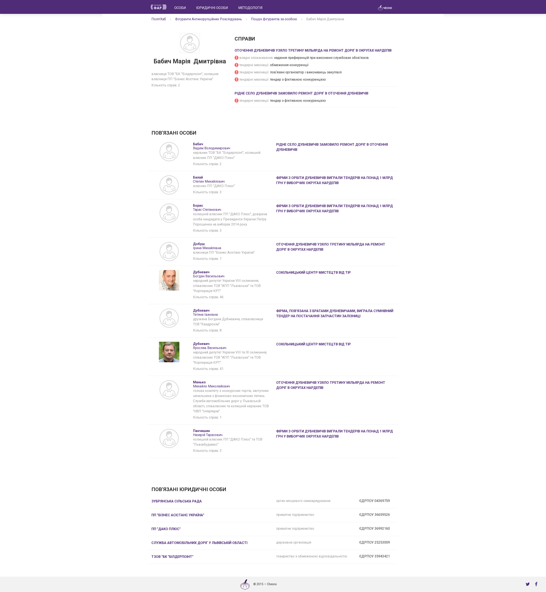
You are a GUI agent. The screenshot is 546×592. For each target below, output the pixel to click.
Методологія (250, 8)
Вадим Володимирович (211, 146)
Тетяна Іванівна (205, 312)
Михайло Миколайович (211, 384)
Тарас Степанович (207, 208)
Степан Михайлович (209, 179)
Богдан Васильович (208, 274)
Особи (180, 8)
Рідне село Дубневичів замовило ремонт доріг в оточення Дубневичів (301, 93)
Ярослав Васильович (209, 346)
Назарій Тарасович (207, 433)
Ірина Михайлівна (207, 246)
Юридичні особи (212, 8)
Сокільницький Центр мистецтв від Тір (313, 273)
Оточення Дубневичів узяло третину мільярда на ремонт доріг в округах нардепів (313, 50)
